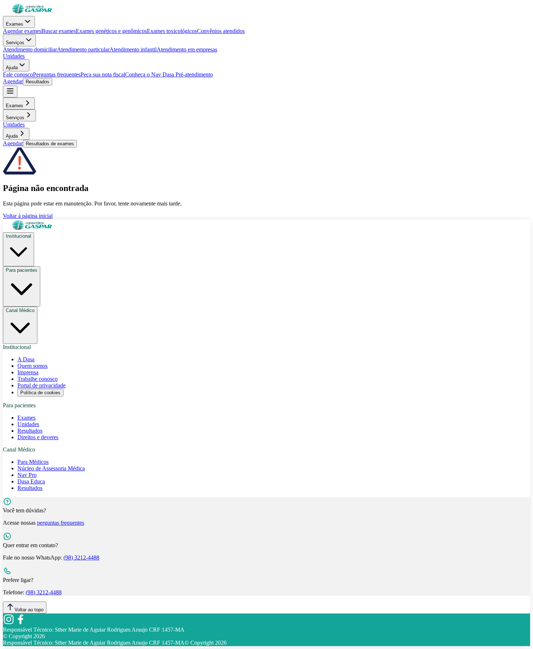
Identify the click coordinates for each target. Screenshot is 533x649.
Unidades (14, 56)
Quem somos (32, 366)
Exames (14, 24)
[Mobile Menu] (10, 91)
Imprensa (27, 372)
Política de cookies (40, 392)
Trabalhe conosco (37, 379)
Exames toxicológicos (172, 31)
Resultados (37, 81)
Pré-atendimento (193, 74)
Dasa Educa (31, 481)
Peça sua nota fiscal (102, 74)
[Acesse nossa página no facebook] (20, 623)
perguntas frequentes (60, 523)
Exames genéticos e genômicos (111, 31)
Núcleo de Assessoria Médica (51, 468)
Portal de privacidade (41, 385)
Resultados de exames (50, 143)
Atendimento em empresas (187, 49)
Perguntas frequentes (56, 74)
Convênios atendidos (221, 31)
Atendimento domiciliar (30, 49)
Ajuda (12, 67)
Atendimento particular (83, 49)
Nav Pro (27, 475)
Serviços (15, 42)
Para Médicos (33, 462)
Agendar (13, 81)
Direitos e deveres (37, 437)
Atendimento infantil (133, 49)
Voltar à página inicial (28, 216)
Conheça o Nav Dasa (149, 74)
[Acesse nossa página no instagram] (9, 623)
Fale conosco (18, 74)
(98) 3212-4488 (81, 557)
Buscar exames (58, 31)
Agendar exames (22, 31)
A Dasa (25, 359)
